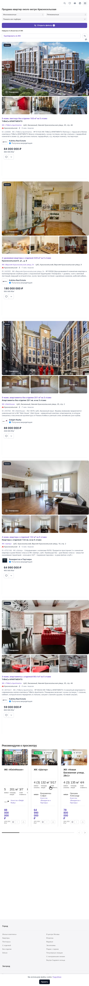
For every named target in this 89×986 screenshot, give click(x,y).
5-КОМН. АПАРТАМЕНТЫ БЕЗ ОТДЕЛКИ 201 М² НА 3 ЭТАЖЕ (26, 397)
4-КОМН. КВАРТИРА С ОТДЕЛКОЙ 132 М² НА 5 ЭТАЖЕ (24, 537)
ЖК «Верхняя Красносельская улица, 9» (18, 265)
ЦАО (25, 125)
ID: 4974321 (7, 690)
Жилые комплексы (9, 934)
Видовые (49, 942)
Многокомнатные (23, 15)
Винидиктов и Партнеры (20, 559)
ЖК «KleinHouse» (9, 404)
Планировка (13, 92)
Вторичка (49, 938)
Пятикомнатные (66, 15)
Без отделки (6, 949)
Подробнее (56, 977)
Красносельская (10, 128)
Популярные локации (54, 953)
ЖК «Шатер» (7, 544)
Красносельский (46, 265)
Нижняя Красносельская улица (50, 125)
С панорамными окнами (55, 956)
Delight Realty (15, 420)
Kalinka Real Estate (17, 141)
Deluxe (4, 953)
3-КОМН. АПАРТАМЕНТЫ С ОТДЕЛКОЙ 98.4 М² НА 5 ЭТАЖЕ (26, 676)
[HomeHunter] (5, 3)
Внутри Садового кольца (55, 960)
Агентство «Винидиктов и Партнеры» (45, 800)
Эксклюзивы (51, 945)
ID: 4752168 (7, 550)
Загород (6, 966)
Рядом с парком (52, 949)
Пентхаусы (6, 942)
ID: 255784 (6, 411)
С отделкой (6, 945)
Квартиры (6, 938)
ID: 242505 (6, 271)
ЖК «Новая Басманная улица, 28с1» (74, 772)
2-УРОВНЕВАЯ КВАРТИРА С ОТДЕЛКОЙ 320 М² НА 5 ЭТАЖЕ (26, 258)
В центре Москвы (52, 934)
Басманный (32, 125)
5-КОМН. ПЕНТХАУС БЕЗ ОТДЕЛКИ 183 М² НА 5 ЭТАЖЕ (24, 118)
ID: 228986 (6, 132)
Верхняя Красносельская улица (67, 265)
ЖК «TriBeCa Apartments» (12, 125)
